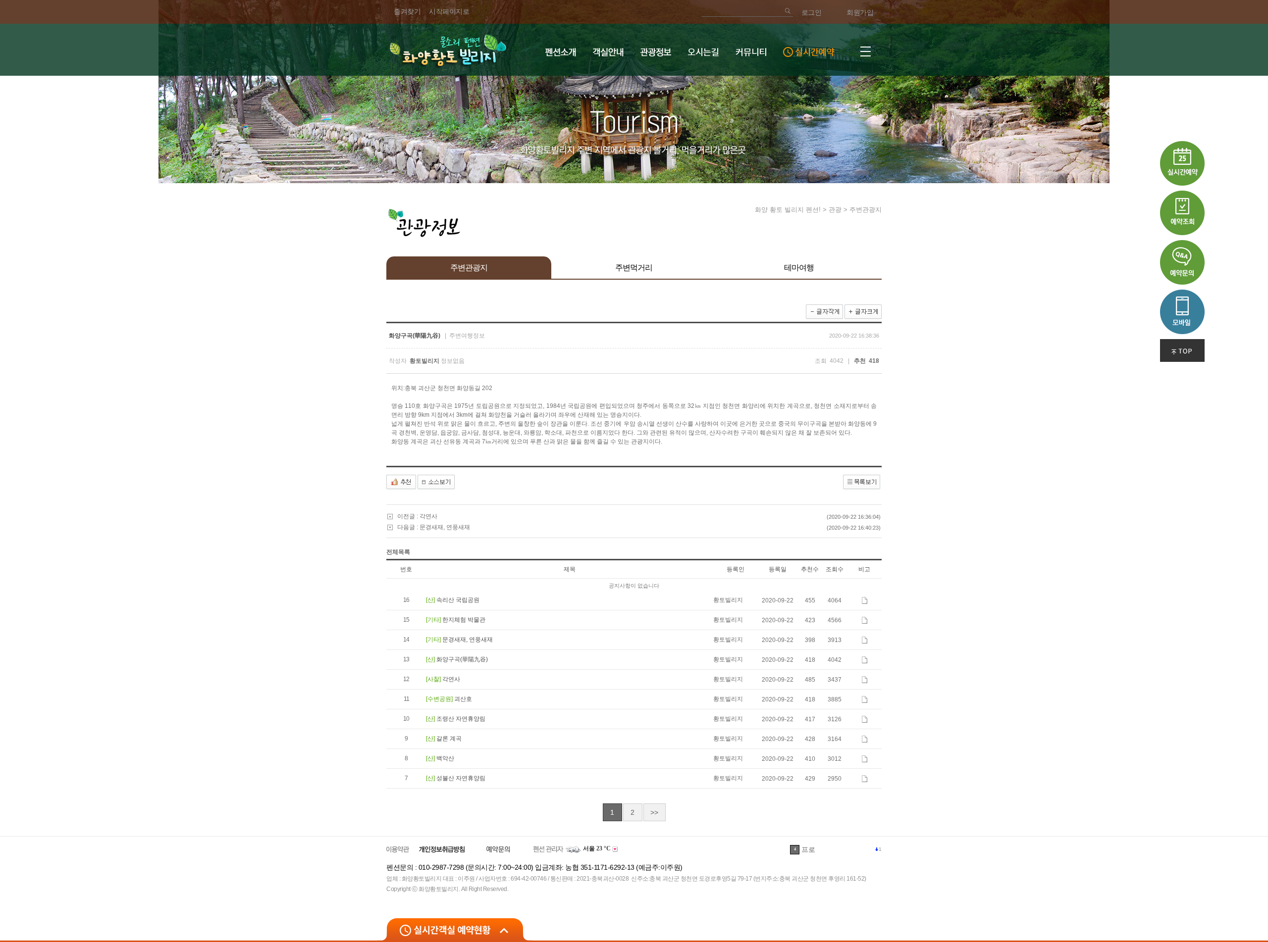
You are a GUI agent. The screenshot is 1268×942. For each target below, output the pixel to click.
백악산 (445, 758)
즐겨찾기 (407, 11)
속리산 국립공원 (457, 599)
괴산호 (463, 698)
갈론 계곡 (449, 738)
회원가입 (859, 12)
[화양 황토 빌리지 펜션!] (447, 49)
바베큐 (811, 849)
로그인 (811, 12)
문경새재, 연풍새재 (445, 527)
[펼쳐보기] (455, 929)
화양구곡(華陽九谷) (462, 659)
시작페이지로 (449, 11)
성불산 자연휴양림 (460, 778)
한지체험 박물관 (463, 619)
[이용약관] (397, 848)
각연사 (428, 516)
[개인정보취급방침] (442, 848)
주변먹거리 (633, 267)
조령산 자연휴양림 (460, 718)
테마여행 (799, 267)
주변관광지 (468, 267)
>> (654, 812)
